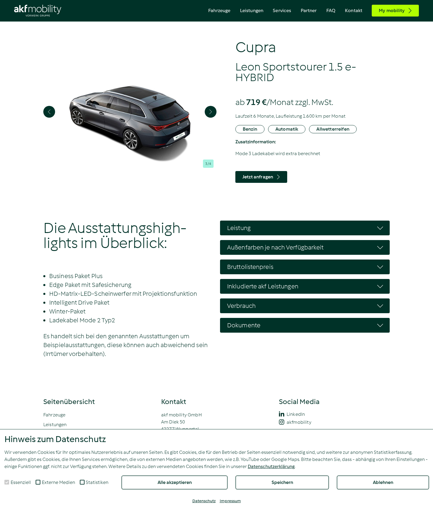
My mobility (392, 10)
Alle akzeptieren (175, 482)
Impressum (230, 500)
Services (282, 10)
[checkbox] (6, 482)
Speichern (282, 482)
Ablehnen (383, 482)
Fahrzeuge (219, 10)
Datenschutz (204, 500)
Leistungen (252, 10)
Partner (309, 10)
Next (210, 112)
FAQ (331, 10)
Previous (49, 112)
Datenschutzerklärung (271, 466)
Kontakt (353, 10)
